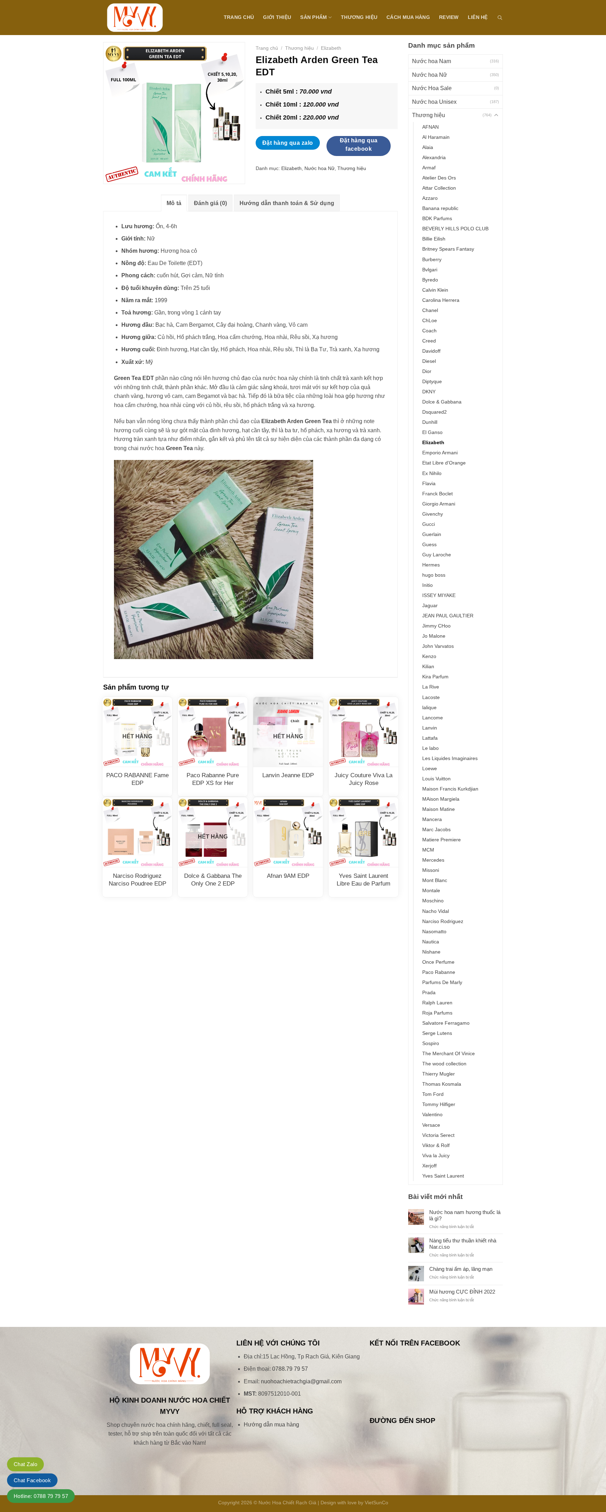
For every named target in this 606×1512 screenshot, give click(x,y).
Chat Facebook (32, 1480)
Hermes (431, 565)
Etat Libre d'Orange (444, 463)
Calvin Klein (435, 290)
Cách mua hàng (408, 17)
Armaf (429, 167)
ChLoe (429, 320)
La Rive (430, 687)
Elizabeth (433, 442)
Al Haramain (436, 137)
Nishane (431, 952)
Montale (431, 890)
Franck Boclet (437, 493)
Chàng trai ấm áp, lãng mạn (460, 1269)
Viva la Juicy (436, 1155)
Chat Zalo (25, 1464)
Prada (429, 992)
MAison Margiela (440, 799)
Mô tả (174, 203)
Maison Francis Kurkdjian (450, 789)
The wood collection (444, 1063)
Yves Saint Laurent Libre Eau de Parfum (363, 880)
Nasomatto (434, 931)
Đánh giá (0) (210, 203)
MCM (428, 850)
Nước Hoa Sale (432, 88)
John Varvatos (438, 646)
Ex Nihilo (432, 473)
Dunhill (429, 422)
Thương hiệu (359, 17)
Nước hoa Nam (431, 61)
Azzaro (430, 198)
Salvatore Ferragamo (446, 1023)
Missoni (430, 870)
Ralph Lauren (437, 1002)
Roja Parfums (437, 1013)
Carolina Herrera (440, 300)
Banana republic (440, 208)
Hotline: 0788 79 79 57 (41, 1496)
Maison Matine (438, 809)
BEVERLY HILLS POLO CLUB (455, 228)
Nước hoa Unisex (434, 102)
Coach (429, 330)
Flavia (429, 483)
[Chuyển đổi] (496, 115)
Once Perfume (438, 962)
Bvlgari (429, 269)
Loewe (429, 768)
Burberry (432, 259)
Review (449, 17)
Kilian (428, 666)
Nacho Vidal (435, 911)
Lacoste (431, 697)
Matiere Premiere (441, 839)
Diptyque (432, 381)
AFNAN (430, 127)
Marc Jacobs (436, 829)
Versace (431, 1125)
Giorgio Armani (438, 504)
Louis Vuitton (436, 778)
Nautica (430, 941)
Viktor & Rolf (436, 1145)
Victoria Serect (438, 1135)
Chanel (430, 310)
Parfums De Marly (442, 982)
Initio (427, 585)
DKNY (429, 391)
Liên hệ (478, 17)
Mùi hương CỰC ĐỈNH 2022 (462, 1292)
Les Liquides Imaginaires (450, 758)
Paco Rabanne (438, 972)
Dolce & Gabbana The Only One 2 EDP (213, 880)
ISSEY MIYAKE (439, 595)
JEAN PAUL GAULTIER (447, 615)
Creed (429, 341)
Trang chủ (239, 17)
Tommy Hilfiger (438, 1104)
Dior (426, 371)
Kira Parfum (435, 676)
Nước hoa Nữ (429, 75)
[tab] (174, 203)
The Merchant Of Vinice (448, 1053)
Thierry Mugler (438, 1074)
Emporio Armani (440, 452)
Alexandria (434, 157)
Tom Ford (433, 1094)
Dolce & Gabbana (442, 402)
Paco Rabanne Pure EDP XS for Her (213, 779)
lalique (429, 707)
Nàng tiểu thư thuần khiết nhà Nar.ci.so (462, 1244)
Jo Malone (433, 636)
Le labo (430, 748)
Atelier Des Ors (439, 178)
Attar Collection (439, 188)
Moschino (433, 900)
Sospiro (430, 1043)
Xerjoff (429, 1165)
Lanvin (429, 728)
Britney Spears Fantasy (448, 249)
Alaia (427, 147)
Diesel (429, 361)
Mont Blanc (434, 880)
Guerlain (431, 534)
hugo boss (433, 575)
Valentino (432, 1114)
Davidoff (431, 351)
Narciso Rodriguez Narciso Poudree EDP (137, 880)
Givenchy (432, 514)
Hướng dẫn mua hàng (271, 1425)
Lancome (432, 717)
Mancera (432, 819)
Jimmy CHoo (436, 626)
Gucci (428, 524)
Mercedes (433, 860)
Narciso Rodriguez (442, 921)
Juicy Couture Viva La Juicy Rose (363, 779)
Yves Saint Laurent (443, 1176)
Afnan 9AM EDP (288, 876)
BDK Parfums (437, 218)
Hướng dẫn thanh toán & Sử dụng (287, 203)
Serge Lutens (437, 1033)
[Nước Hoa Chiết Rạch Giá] (138, 17)
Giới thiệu (277, 17)
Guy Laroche (436, 554)
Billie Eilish (433, 239)
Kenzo (429, 656)
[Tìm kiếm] (500, 18)
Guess (429, 544)
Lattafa (430, 738)
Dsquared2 (434, 412)
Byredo (430, 280)
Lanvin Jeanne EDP (288, 775)
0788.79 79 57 (290, 1369)
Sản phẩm (313, 17)
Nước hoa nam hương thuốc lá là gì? (464, 1215)
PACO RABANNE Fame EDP (137, 779)
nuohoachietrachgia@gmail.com (301, 1381)
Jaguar (430, 605)
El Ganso (432, 432)
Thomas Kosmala (441, 1084)
